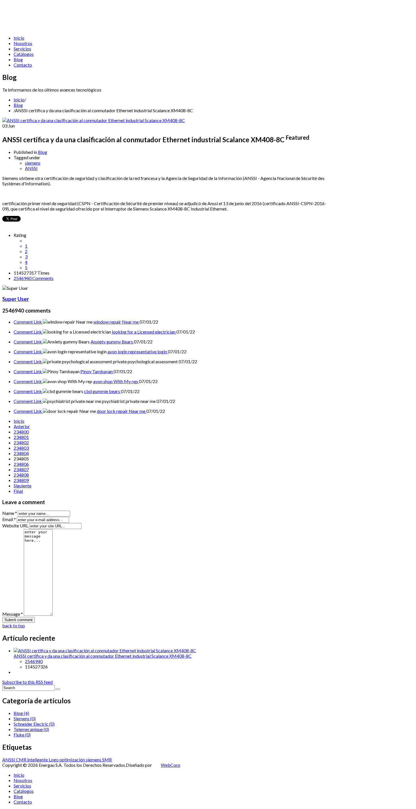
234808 (21, 474)
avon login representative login (138, 351)
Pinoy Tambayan (96, 371)
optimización (72, 759)
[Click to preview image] (93, 120)
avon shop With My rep (116, 381)
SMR (107, 759)
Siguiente (22, 485)
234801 (21, 437)
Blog (18, 105)
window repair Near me (116, 321)
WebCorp (170, 765)
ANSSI (31, 168)
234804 (21, 453)
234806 (21, 464)
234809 (21, 480)
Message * (12, 614)
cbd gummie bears (102, 391)
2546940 (34, 661)
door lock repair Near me (121, 411)
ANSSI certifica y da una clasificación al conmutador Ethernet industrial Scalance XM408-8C (103, 656)
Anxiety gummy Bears (112, 341)
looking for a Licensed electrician (144, 331)
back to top (13, 625)
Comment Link (28, 321)
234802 (21, 442)
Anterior (22, 426)
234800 (21, 431)
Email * (9, 519)
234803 (21, 448)
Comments (33, 278)
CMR (21, 759)
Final (18, 491)
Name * (9, 513)
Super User (15, 299)
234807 (21, 469)
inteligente (38, 759)
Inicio (19, 99)
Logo (54, 759)
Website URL (15, 525)
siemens (32, 162)
